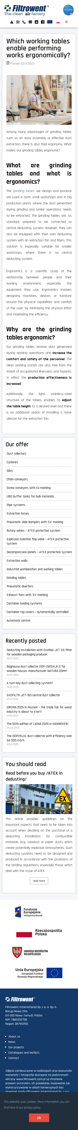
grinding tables (24, 191)
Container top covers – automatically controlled (38, 612)
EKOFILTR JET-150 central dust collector (33, 695)
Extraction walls (17, 561)
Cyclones (12, 462)
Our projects (16, 1047)
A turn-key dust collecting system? (30, 683)
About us (14, 1036)
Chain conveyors (17, 479)
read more (39, 881)
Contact (13, 1058)
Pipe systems (16, 505)
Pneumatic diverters (20, 586)
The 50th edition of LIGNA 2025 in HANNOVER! (37, 724)
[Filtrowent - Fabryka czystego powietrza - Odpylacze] (27, 15)
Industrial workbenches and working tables (35, 569)
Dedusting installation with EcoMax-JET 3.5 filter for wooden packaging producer (39, 652)
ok (39, 1117)
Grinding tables (16, 578)
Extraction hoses (18, 513)
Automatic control (18, 620)
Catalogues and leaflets (24, 1053)
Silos (10, 471)
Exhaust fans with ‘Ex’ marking (27, 595)
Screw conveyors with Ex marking (29, 488)
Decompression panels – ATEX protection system (39, 552)
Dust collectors (16, 453)
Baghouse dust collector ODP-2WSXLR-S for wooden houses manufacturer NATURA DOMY (37, 668)
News (11, 1042)
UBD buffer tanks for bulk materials (30, 496)
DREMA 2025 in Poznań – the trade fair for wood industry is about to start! (39, 709)
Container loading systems (24, 603)
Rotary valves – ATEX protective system (33, 530)
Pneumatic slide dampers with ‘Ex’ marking (35, 522)
